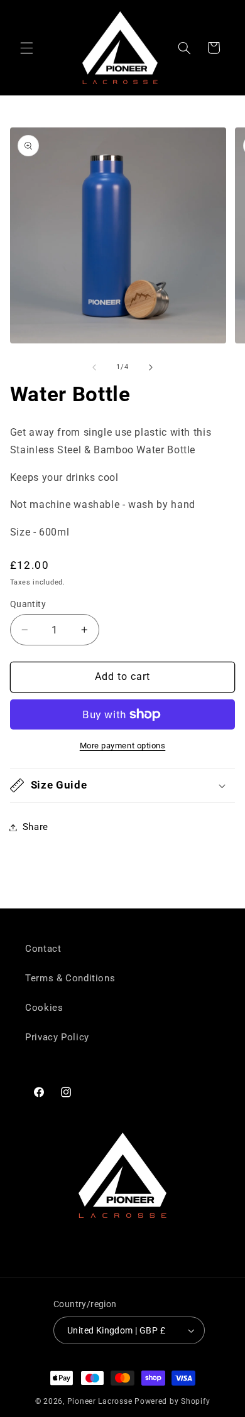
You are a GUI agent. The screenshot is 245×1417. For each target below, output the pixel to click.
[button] (26, 47)
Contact (43, 948)
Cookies (44, 1007)
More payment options (123, 745)
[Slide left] (94, 367)
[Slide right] (151, 367)
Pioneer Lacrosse (100, 1401)
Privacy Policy (57, 1037)
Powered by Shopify (172, 1401)
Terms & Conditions (70, 978)
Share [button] (35, 826)
